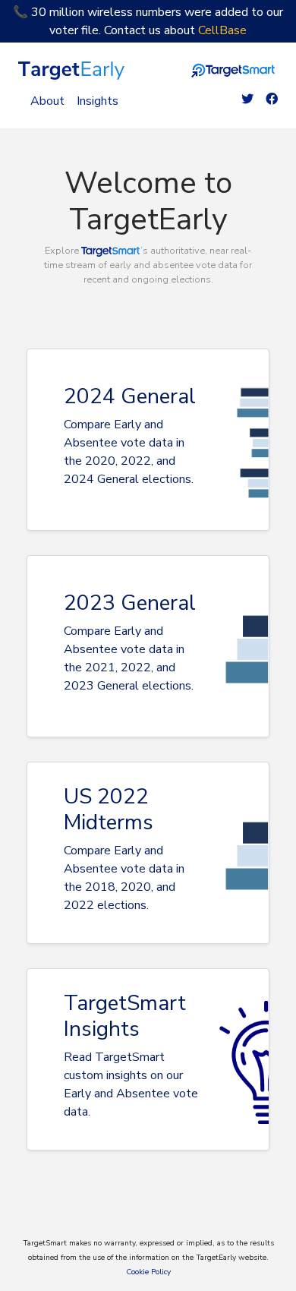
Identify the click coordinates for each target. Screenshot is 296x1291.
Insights (97, 101)
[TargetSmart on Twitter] (247, 99)
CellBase (222, 30)
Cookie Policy (148, 1272)
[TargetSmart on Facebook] (272, 99)
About (47, 101)
